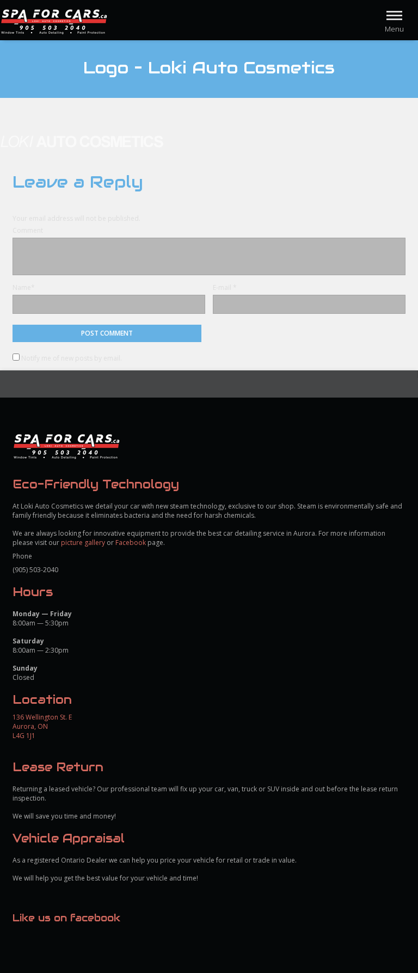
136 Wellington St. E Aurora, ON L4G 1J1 (42, 726)
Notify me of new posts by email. (71, 358)
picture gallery (83, 542)
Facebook (130, 542)
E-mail (222, 287)
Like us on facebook (66, 918)
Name (22, 287)
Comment (28, 230)
